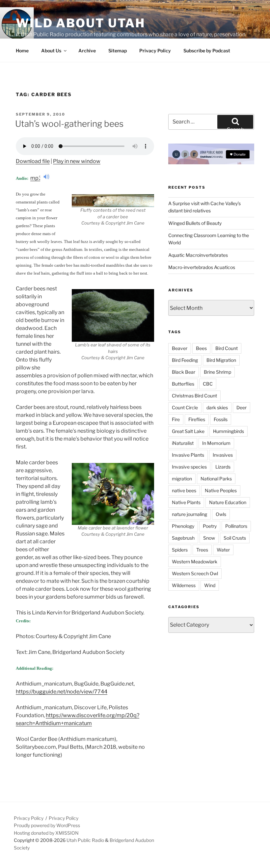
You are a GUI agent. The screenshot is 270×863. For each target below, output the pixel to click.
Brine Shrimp (217, 372)
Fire (176, 419)
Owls (221, 514)
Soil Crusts (235, 538)
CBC (208, 384)
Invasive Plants (188, 455)
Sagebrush (183, 538)
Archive (87, 50)
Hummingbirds (228, 431)
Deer (241, 407)
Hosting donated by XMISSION (46, 833)
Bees (201, 348)
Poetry (210, 526)
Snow (209, 538)
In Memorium (216, 443)
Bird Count (226, 348)
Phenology (183, 526)
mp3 (36, 178)
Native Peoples (221, 490)
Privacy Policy (155, 50)
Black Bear (183, 372)
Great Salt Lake (188, 431)
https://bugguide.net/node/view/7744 (61, 691)
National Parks (216, 478)
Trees (202, 550)
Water (223, 550)
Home (22, 50)
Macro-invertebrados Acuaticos (201, 267)
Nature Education (227, 502)
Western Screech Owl (195, 573)
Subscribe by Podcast (206, 50)
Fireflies (196, 419)
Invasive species (189, 467)
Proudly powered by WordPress (47, 825)
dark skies (217, 407)
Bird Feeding (185, 360)
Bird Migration (221, 360)
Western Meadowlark (194, 561)
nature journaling (189, 514)
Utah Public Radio (85, 840)
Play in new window (76, 161)
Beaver (179, 348)
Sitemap (117, 50)
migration (182, 478)
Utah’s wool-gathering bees (69, 124)
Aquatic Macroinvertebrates (198, 255)
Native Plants (186, 502)
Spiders (180, 550)
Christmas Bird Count (194, 395)
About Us (51, 50)
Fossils (221, 419)
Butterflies (183, 384)
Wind (209, 585)
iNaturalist (183, 443)
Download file (33, 161)
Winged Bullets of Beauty (195, 223)
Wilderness (184, 585)
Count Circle (185, 407)
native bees (184, 490)
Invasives (223, 455)
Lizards (222, 467)
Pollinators (236, 526)
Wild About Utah (80, 23)
